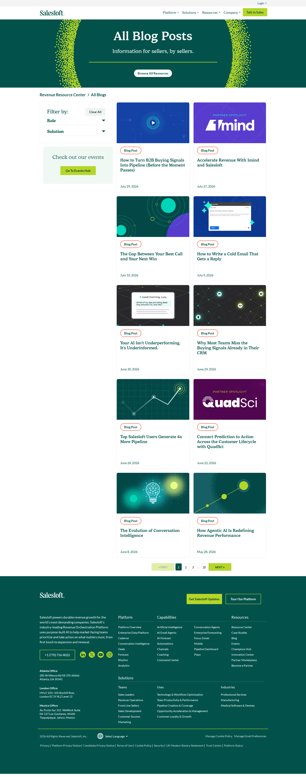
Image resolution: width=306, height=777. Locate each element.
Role (51, 121)
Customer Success (129, 716)
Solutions (189, 12)
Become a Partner (242, 665)
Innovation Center (242, 654)
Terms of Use (124, 745)
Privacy (45, 745)
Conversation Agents (207, 627)
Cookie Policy (143, 745)
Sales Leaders (126, 694)
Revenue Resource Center (63, 95)
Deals (121, 649)
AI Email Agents (166, 632)
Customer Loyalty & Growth (174, 716)
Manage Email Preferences (250, 736)
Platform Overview (129, 627)
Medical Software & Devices (238, 705)
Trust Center (213, 745)
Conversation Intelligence (133, 643)
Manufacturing (230, 700)
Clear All (95, 112)
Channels (163, 649)
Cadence (123, 638)
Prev (163, 567)
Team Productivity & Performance (177, 700)
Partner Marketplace (244, 660)
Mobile (198, 643)
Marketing (124, 722)
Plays (197, 654)
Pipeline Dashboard (206, 649)
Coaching (163, 654)
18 (204, 567)
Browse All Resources (153, 73)
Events (235, 643)
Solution (55, 131)
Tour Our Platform (243, 599)
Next (220, 567)
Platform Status (233, 745)
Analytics (123, 665)
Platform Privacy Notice (66, 745)
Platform (169, 12)
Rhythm (123, 660)
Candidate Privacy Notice (98, 745)
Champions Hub (241, 649)
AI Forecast (164, 638)
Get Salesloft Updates (204, 599)
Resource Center (241, 627)
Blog (234, 638)
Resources (210, 12)
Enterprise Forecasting (208, 632)
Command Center (168, 660)
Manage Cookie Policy (218, 736)
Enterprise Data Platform (133, 632)
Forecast (123, 654)
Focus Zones (201, 638)
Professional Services (233, 694)
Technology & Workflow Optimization (180, 694)
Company (231, 12)
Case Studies (239, 632)
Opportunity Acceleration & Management (182, 711)
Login (260, 3)
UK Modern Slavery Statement (184, 745)
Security (159, 745)
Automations (165, 643)
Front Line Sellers (128, 705)
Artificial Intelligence (169, 627)
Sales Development (129, 711)
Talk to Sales (255, 12)
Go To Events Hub (78, 171)
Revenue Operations (130, 700)
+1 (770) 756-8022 (57, 655)
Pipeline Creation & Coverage (175, 705)
